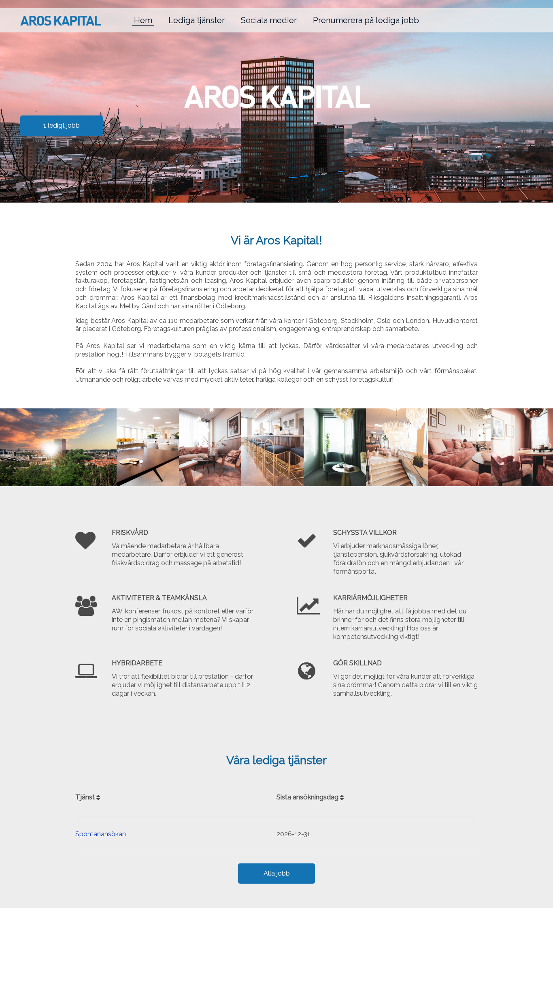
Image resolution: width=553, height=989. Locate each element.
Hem (143, 20)
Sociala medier (269, 20)
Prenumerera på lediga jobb (366, 20)
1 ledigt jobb (61, 125)
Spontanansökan (100, 834)
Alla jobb (277, 873)
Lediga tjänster (196, 20)
